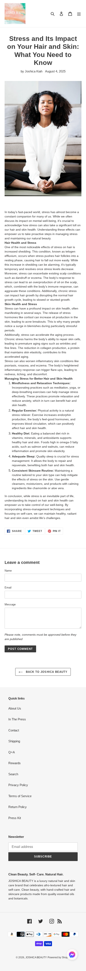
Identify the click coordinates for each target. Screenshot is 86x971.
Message (10, 604)
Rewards (14, 763)
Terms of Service (20, 796)
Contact (13, 730)
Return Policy (17, 807)
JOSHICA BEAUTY (36, 957)
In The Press (17, 719)
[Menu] (79, 13)
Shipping (14, 741)
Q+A (11, 752)
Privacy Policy (18, 785)
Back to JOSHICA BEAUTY (46, 671)
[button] (72, 955)
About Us (14, 708)
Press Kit (14, 818)
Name (8, 570)
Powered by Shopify (59, 957)
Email (8, 587)
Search (13, 774)
